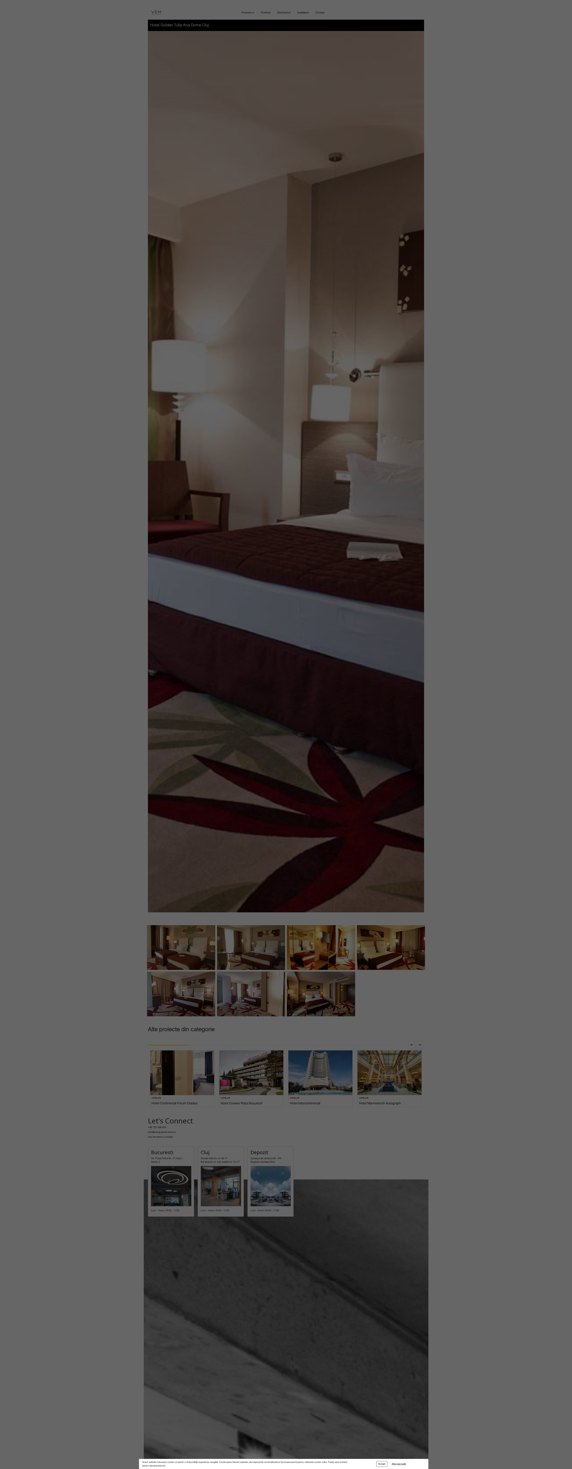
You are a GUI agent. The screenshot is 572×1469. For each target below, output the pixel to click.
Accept (381, 1463)
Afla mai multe (399, 1463)
